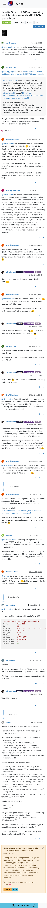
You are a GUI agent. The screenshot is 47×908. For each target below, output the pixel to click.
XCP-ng (19, 4)
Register (8, 889)
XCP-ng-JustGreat (13, 190)
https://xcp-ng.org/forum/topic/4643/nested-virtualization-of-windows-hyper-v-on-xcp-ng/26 (23, 95)
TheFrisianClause (12, 139)
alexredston (10, 605)
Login (15, 889)
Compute (8, 22)
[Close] (42, 848)
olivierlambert (11, 272)
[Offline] (3, 272)
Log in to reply (39, 26)
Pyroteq (9, 535)
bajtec (8, 722)
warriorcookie (11, 43)
